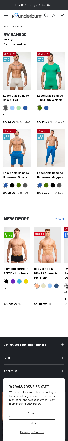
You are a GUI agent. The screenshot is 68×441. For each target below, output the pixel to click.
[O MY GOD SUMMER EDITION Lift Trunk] (17, 245)
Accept (32, 413)
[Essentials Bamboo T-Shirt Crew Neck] (51, 71)
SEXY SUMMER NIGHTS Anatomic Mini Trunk (46, 273)
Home (7, 26)
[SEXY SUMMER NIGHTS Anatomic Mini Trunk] (47, 245)
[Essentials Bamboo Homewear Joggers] (51, 148)
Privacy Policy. (32, 403)
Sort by (8, 39)
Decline (32, 423)
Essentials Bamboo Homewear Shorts (16, 175)
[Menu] (6, 16)
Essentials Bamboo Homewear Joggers (50, 175)
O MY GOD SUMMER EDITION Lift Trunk (16, 271)
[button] (62, 16)
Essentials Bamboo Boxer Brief (16, 97)
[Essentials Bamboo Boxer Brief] (17, 71)
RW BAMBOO (19, 26)
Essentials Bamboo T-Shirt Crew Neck (50, 97)
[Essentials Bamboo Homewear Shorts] (17, 148)
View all (59, 218)
